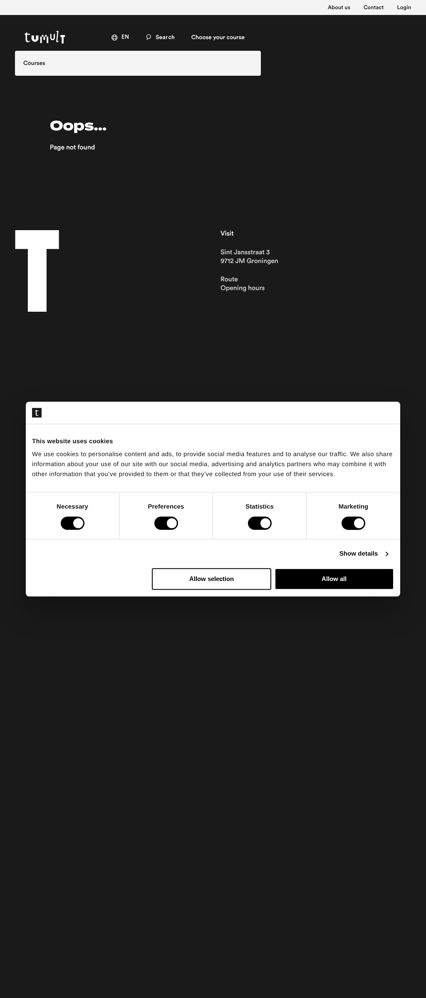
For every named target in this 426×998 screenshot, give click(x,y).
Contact (374, 7)
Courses (34, 63)
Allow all (334, 579)
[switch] (166, 523)
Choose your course (218, 37)
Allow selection (211, 579)
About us (339, 7)
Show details (358, 553)
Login (404, 7)
